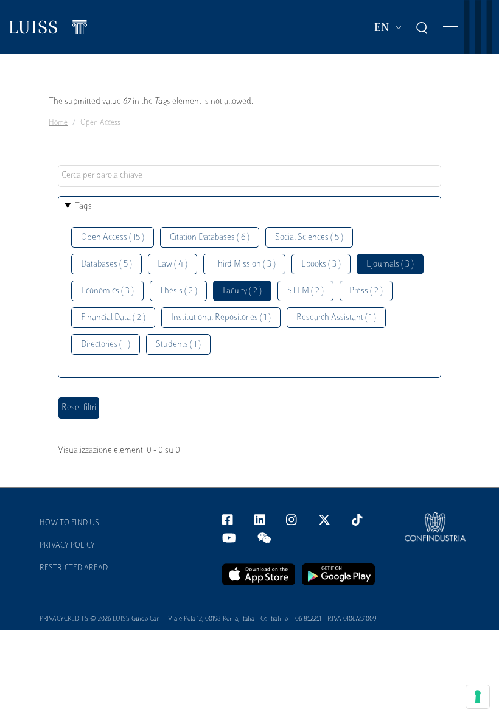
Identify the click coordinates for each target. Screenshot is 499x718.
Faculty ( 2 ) (242, 291)
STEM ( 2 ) (305, 291)
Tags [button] (83, 206)
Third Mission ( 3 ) (244, 264)
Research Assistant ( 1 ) (336, 317)
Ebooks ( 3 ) (321, 264)
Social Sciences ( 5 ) (309, 237)
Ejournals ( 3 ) (390, 264)
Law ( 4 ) (172, 264)
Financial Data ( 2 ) (113, 317)
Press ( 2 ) (366, 291)
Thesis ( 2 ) (178, 291)
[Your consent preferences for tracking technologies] (477, 696)
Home (58, 123)
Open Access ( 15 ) (112, 237)
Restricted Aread (74, 568)
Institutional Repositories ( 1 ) (221, 317)
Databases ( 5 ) (106, 264)
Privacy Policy (67, 545)
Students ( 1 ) (178, 344)
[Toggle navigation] (450, 27)
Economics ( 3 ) (107, 291)
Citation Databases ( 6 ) (210, 237)
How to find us (69, 523)
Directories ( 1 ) (105, 344)
